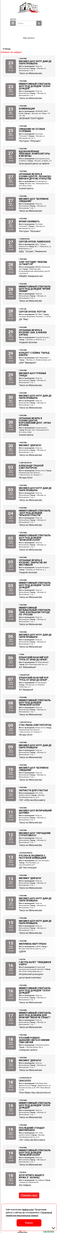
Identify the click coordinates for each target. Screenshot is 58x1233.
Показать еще (29, 1195)
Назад (7, 48)
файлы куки (28, 1209)
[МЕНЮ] (13, 23)
